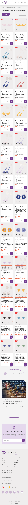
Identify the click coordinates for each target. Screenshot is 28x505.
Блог (3, 464)
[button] (13, 2)
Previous (2, 396)
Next (25, 396)
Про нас (4, 458)
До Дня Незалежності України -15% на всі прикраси (12, 402)
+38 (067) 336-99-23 (7, 470)
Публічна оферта (14, 503)
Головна (3, 7)
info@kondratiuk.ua (6, 477)
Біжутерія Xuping (11, 7)
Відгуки (3, 460)
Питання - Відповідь (7, 467)
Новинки (16, 460)
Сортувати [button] (23, 14)
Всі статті (14, 419)
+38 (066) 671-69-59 (7, 473)
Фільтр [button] (5, 14)
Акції (15, 464)
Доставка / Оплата (19, 458)
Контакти (4, 462)
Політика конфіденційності (14, 501)
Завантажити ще (14, 369)
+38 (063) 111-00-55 (7, 475)
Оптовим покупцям (19, 467)
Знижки (16, 462)
